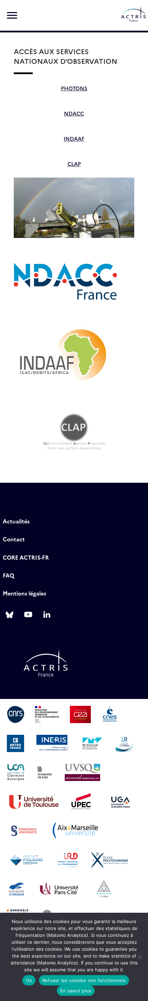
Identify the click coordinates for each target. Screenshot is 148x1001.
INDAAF (74, 138)
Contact (14, 539)
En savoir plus (76, 990)
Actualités (16, 521)
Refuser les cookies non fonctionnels (84, 980)
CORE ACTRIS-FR (26, 557)
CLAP (74, 163)
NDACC (74, 113)
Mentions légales (24, 593)
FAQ (8, 575)
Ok (29, 980)
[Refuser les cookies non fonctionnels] (139, 956)
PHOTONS (74, 88)
